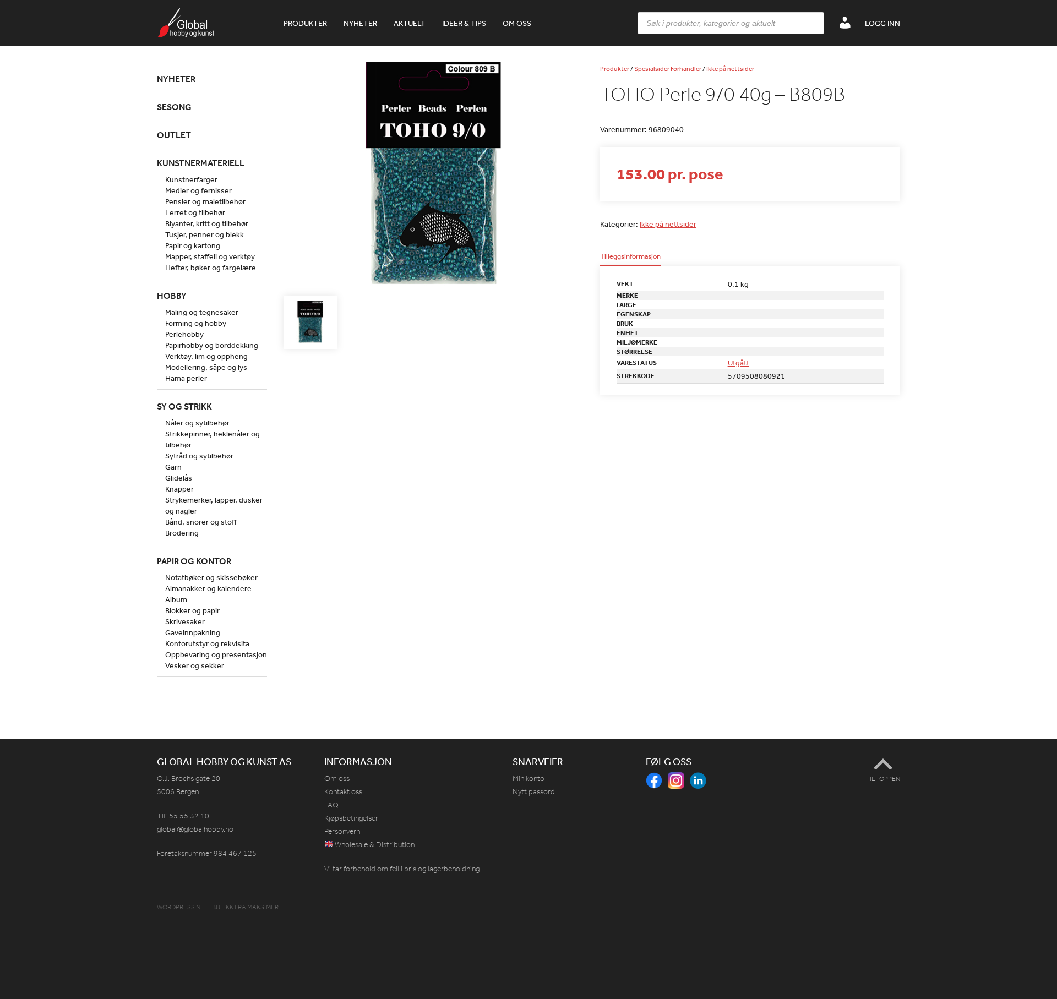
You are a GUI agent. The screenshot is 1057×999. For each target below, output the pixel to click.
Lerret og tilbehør (195, 212)
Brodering (182, 533)
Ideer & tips (464, 23)
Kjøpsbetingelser (351, 818)
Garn (173, 467)
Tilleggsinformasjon (630, 257)
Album (176, 599)
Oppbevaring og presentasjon (216, 654)
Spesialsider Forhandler (667, 68)
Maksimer (263, 907)
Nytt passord (534, 791)
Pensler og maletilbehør (205, 201)
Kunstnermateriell (200, 162)
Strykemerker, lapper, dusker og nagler (214, 505)
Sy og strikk (184, 406)
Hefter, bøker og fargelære (210, 267)
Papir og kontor (194, 560)
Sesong (174, 106)
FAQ (331, 805)
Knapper (179, 489)
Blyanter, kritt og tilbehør (206, 223)
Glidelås (178, 478)
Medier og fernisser (198, 190)
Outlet (174, 134)
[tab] (630, 259)
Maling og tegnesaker (201, 312)
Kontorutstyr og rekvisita (207, 643)
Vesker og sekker (194, 665)
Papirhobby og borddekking (211, 345)
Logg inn (882, 23)
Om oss (517, 23)
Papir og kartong (192, 245)
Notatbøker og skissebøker (211, 577)
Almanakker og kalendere (208, 588)
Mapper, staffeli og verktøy (210, 256)
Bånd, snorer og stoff (201, 522)
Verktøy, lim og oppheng (206, 356)
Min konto (528, 778)
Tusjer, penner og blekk (204, 234)
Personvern (342, 831)
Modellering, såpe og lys (206, 367)
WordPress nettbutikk (195, 907)
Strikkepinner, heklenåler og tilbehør (212, 439)
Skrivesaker (185, 621)
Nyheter (360, 23)
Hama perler (186, 378)
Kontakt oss (343, 791)
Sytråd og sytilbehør (199, 456)
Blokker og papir (192, 610)
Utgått (738, 363)
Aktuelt (410, 23)
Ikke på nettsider (730, 68)
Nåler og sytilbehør (197, 423)
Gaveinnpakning (192, 632)
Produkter (305, 23)
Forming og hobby (195, 323)
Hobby (172, 295)
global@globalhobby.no (195, 829)
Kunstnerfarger (191, 179)
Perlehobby (184, 334)
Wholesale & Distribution (374, 844)
